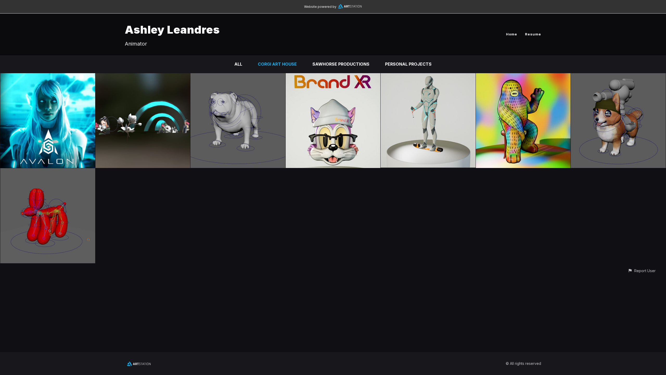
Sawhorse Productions (340, 64)
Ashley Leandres (172, 29)
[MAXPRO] (428, 76)
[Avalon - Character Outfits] (47, 76)
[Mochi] (237, 76)
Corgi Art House (277, 64)
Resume (533, 34)
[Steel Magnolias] (142, 76)
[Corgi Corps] (618, 76)
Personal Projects (408, 64)
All (238, 64)
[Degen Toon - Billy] (333, 76)
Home (511, 34)
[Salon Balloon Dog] (47, 171)
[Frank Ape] (523, 76)
